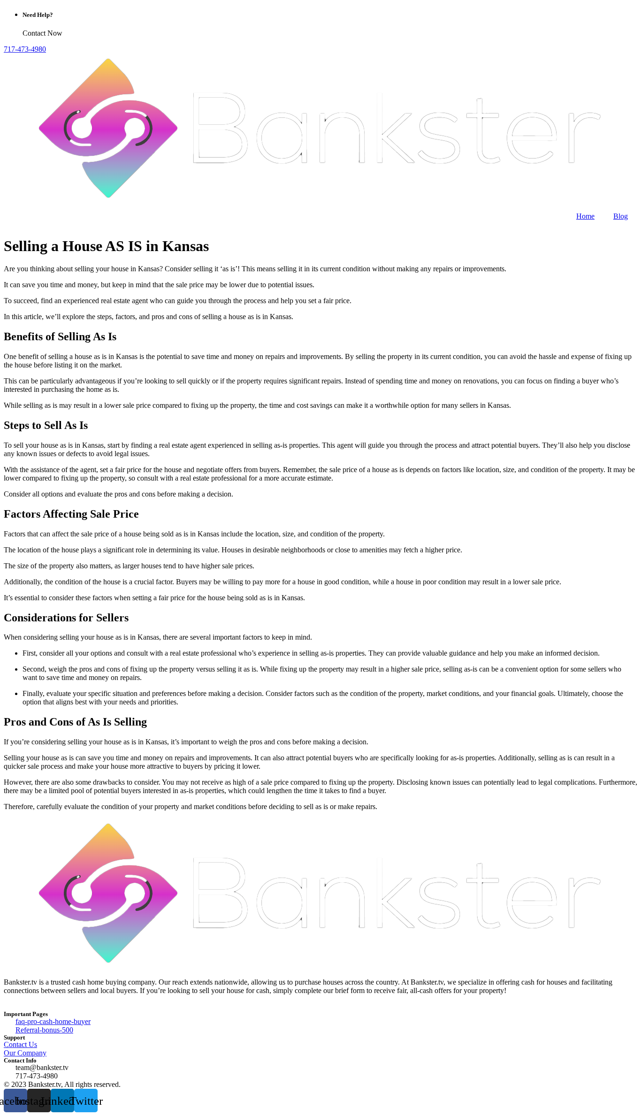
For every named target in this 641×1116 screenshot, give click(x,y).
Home (585, 216)
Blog (620, 216)
